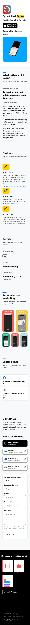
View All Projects (10, 592)
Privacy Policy (11, 528)
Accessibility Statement (8, 621)
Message (7, 510)
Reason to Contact (11, 485)
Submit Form (10, 534)
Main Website (6, 619)
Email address (9, 502)
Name (6, 493)
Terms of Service (21, 528)
